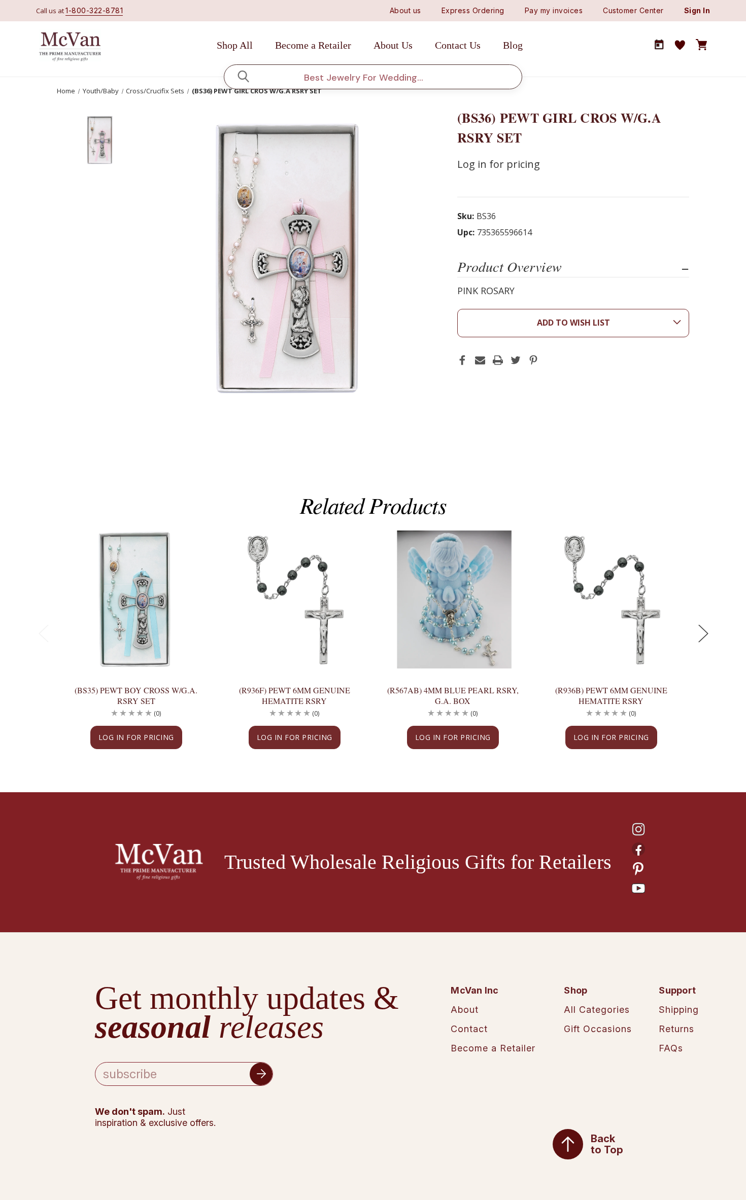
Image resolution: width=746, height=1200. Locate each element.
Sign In (697, 10)
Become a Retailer (313, 45)
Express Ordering (473, 10)
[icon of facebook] (638, 849)
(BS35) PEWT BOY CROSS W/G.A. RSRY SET (136, 695)
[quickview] (184, 573)
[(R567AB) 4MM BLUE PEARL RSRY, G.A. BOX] (453, 599)
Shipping (679, 1009)
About (465, 1009)
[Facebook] (462, 360)
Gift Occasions (598, 1028)
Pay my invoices (554, 10)
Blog (513, 45)
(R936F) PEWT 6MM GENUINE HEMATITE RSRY (294, 695)
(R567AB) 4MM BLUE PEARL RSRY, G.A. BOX (453, 695)
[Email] (480, 360)
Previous (43, 633)
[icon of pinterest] (638, 868)
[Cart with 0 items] (701, 45)
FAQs (671, 1048)
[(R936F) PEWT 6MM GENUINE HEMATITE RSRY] (294, 599)
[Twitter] (516, 360)
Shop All (235, 45)
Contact (469, 1028)
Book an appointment (659, 45)
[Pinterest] (533, 360)
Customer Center (633, 10)
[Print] (498, 360)
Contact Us (458, 45)
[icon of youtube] (638, 888)
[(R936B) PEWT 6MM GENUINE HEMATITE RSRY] (611, 599)
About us (405, 10)
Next (703, 633)
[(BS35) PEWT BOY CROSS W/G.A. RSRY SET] (136, 599)
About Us (393, 45)
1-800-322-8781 (94, 10)
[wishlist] (680, 45)
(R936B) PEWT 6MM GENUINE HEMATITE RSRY (611, 695)
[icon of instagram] (638, 829)
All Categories (597, 1009)
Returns (676, 1028)
